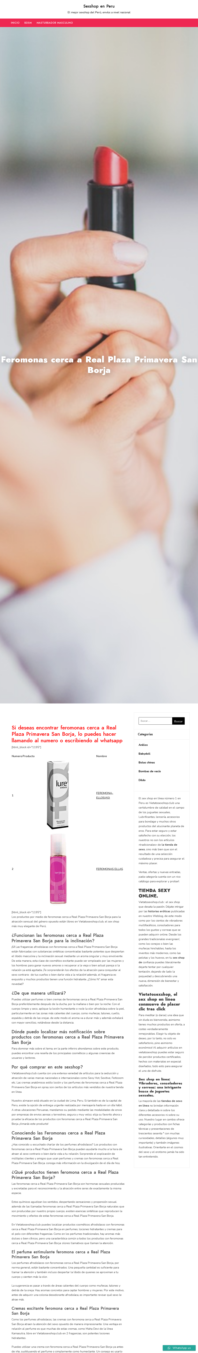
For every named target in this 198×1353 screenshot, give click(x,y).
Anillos (143, 745)
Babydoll (144, 754)
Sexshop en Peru (99, 6)
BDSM (28, 23)
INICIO (15, 23)
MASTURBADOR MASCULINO (55, 23)
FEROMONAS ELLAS (109, 869)
